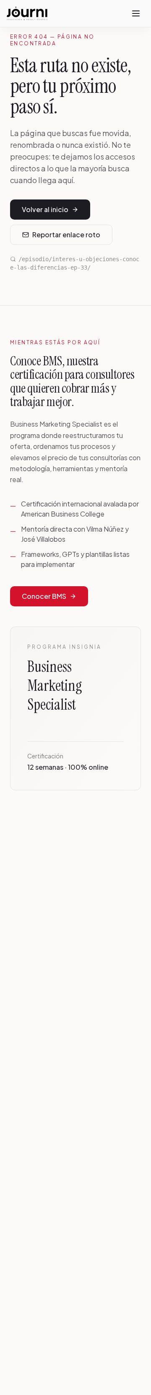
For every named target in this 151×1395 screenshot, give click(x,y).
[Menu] (136, 13)
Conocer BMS (44, 596)
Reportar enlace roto (66, 234)
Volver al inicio (45, 209)
